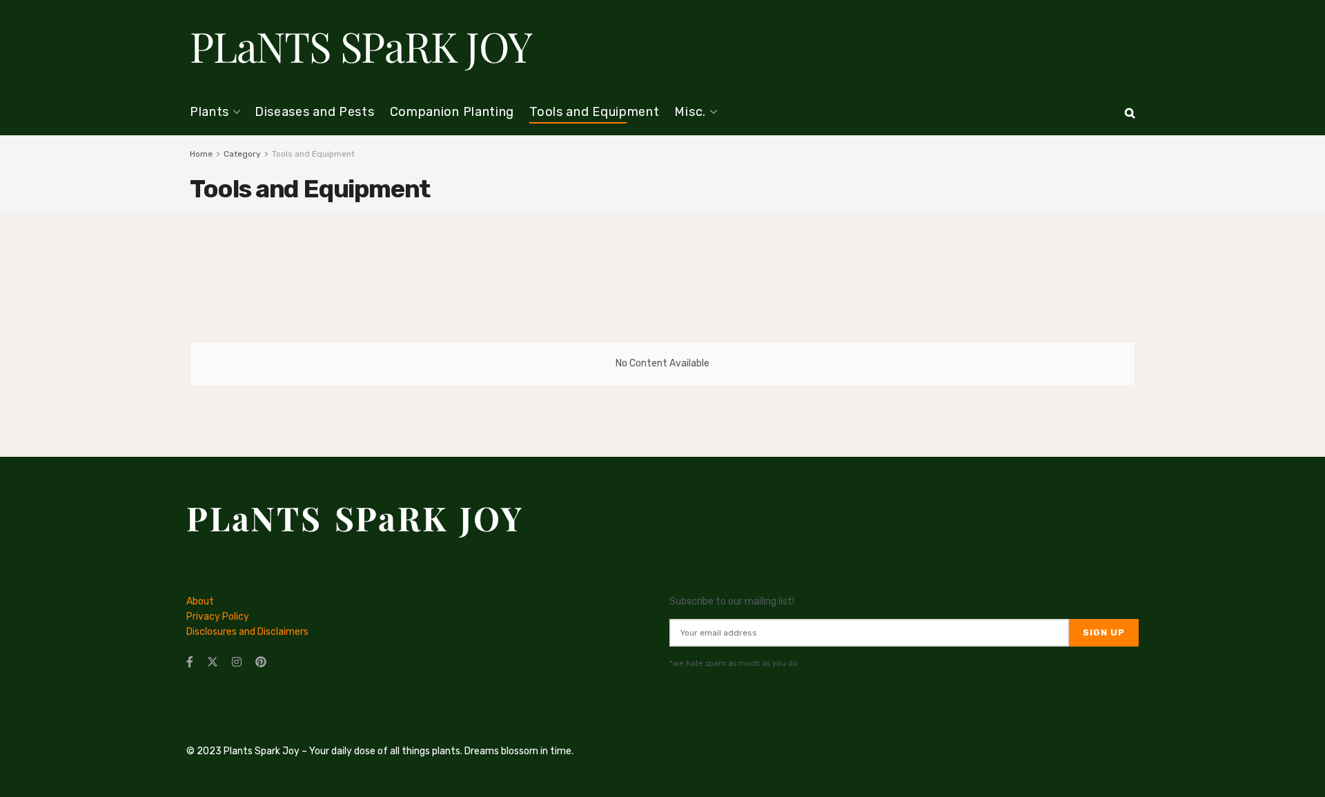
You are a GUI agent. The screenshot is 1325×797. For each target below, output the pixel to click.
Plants (209, 111)
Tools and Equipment (594, 111)
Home (201, 154)
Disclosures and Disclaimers (247, 632)
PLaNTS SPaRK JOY (360, 45)
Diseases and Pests (315, 111)
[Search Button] (1130, 112)
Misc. (690, 111)
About (200, 601)
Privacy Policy (217, 616)
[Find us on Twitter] (212, 662)
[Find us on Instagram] (237, 662)
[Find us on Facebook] (189, 662)
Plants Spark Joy (262, 751)
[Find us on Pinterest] (260, 662)
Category (242, 154)
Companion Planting (452, 111)
